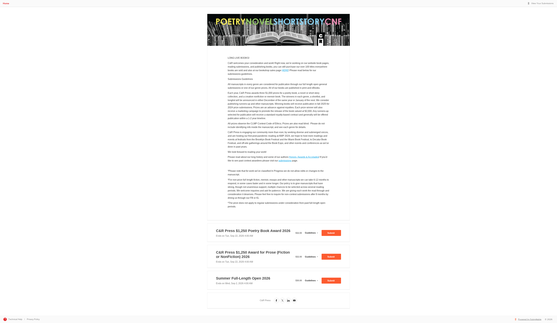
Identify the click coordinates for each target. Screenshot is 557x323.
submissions (284, 160)
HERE (285, 70)
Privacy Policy (33, 319)
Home (6, 3)
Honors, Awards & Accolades (304, 157)
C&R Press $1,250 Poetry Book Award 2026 (253, 231)
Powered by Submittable (529, 319)
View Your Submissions (542, 3)
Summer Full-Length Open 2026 (243, 278)
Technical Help (15, 319)
